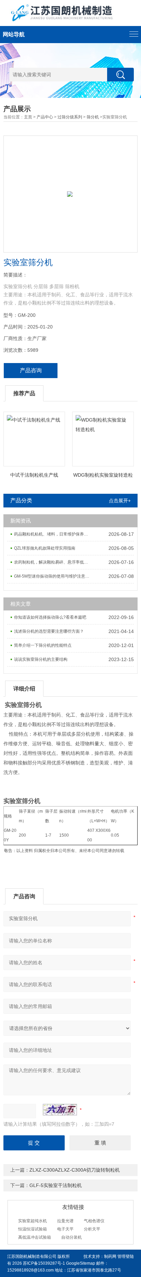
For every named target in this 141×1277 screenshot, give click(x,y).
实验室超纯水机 (32, 1220)
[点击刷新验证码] (60, 1109)
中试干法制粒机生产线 (34, 475)
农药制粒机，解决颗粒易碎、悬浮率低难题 (53, 562)
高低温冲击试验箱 (34, 1237)
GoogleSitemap (80, 1263)
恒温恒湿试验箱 (32, 1229)
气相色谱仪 (94, 1220)
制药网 (110, 1256)
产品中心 (45, 117)
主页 (28, 117)
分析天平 (92, 1229)
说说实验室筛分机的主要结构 (40, 659)
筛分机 (93, 117)
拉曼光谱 (65, 1220)
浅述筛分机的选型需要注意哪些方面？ (49, 631)
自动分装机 (71, 1237)
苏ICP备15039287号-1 (44, 1263)
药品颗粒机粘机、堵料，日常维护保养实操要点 (54, 534)
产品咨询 (31, 370)
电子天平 (65, 1229)
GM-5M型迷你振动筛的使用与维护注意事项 (53, 576)
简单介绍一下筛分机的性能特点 (43, 645)
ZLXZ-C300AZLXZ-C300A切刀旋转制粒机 (74, 1170)
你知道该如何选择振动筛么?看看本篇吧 (50, 617)
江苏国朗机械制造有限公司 (31, 1256)
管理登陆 (125, 1256)
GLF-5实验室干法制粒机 (55, 1185)
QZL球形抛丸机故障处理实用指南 (44, 548)
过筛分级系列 (69, 117)
